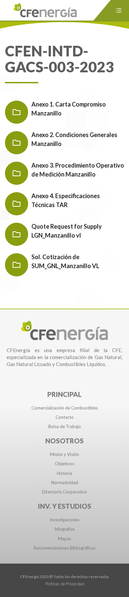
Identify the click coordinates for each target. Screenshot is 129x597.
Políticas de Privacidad (64, 584)
